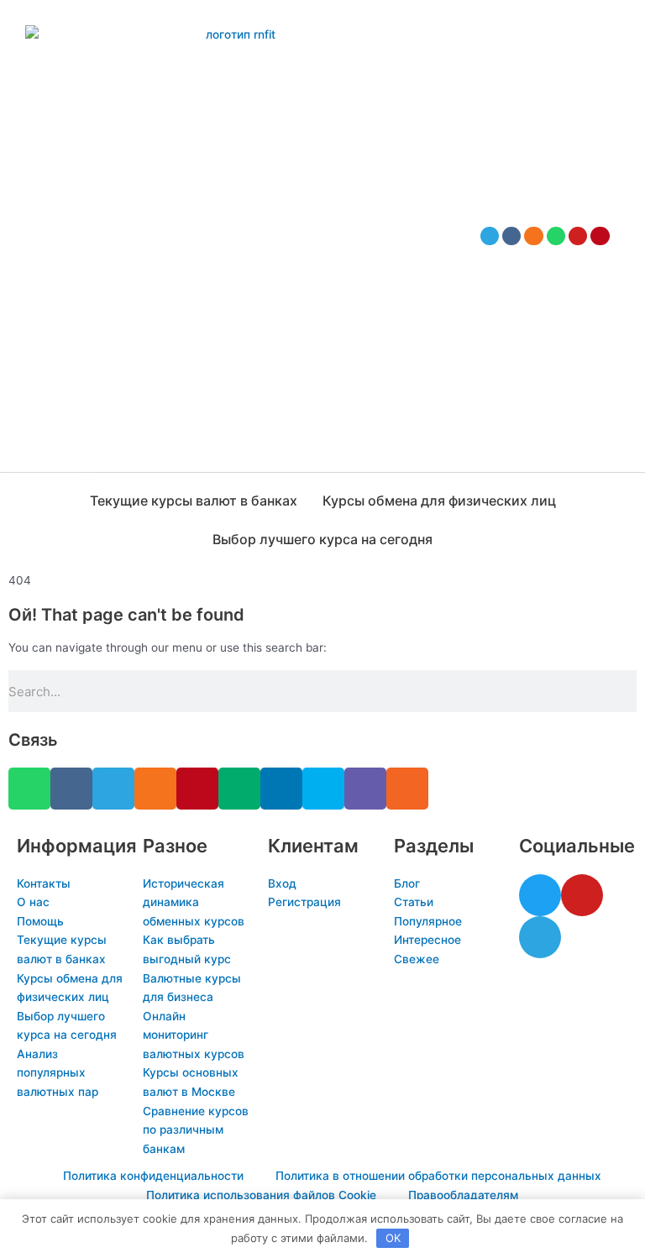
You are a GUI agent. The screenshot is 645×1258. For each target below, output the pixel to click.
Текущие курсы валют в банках (193, 500)
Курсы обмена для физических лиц (439, 500)
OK (393, 1238)
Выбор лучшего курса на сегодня (322, 539)
